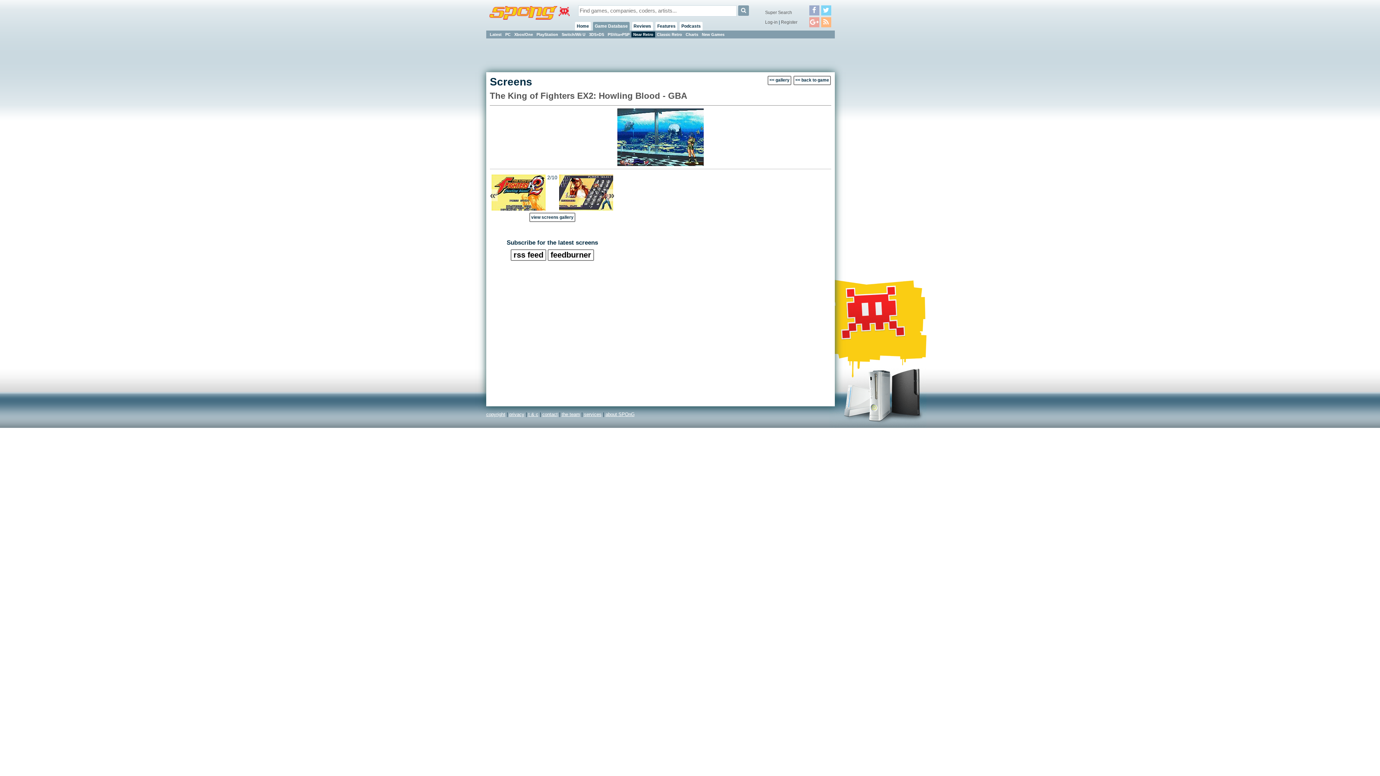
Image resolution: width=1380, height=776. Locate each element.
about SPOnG (620, 414)
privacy (516, 414)
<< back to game (812, 80)
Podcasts (691, 26)
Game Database (611, 26)
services (593, 414)
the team (571, 414)
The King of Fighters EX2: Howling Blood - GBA (588, 96)
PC (508, 34)
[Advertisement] (867, 147)
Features (666, 26)
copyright (495, 414)
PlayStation (547, 34)
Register (789, 22)
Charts (692, 34)
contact (550, 414)
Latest (496, 34)
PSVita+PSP (619, 34)
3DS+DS (596, 34)
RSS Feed (528, 254)
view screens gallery (552, 217)
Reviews (642, 26)
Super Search (778, 12)
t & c (533, 414)
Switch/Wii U (573, 34)
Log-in (771, 22)
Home (583, 26)
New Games (713, 34)
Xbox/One (523, 34)
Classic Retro (669, 34)
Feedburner (571, 254)
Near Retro (643, 34)
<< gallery (779, 80)
